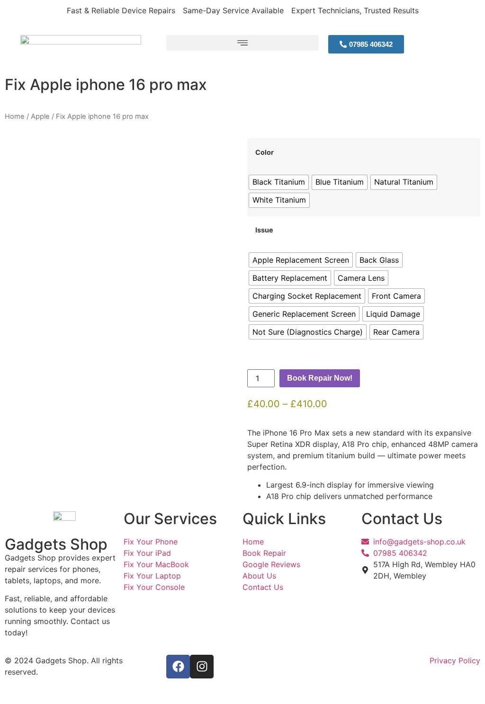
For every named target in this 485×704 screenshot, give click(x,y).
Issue (264, 230)
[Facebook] (178, 666)
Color (264, 152)
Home (15, 116)
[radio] (278, 182)
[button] (242, 43)
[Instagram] (202, 666)
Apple (40, 116)
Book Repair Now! (319, 378)
